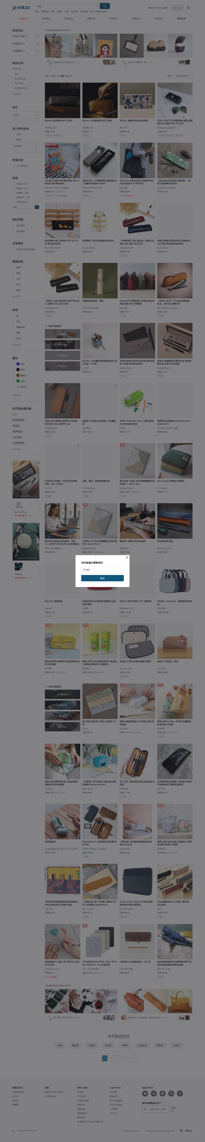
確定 (102, 578)
